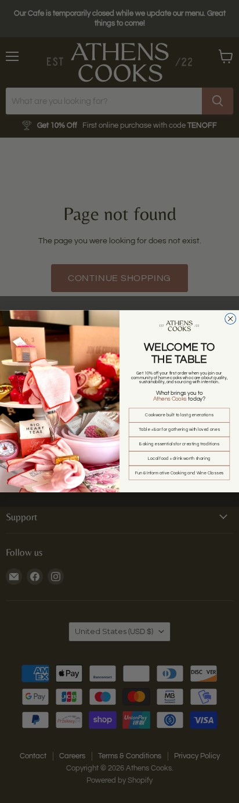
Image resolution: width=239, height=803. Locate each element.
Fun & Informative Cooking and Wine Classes (179, 473)
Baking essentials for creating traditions (179, 444)
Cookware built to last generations (179, 415)
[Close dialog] (230, 319)
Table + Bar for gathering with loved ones (179, 430)
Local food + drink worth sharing (179, 458)
